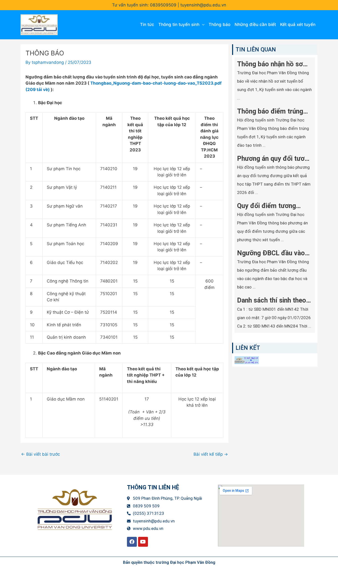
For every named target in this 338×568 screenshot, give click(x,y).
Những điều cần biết (255, 24)
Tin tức (147, 24)
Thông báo (219, 24)
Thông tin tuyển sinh (178, 24)
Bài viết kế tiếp (210, 454)
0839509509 (163, 4)
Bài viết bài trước (40, 454)
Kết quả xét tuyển (297, 24)
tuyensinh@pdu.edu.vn (203, 4)
